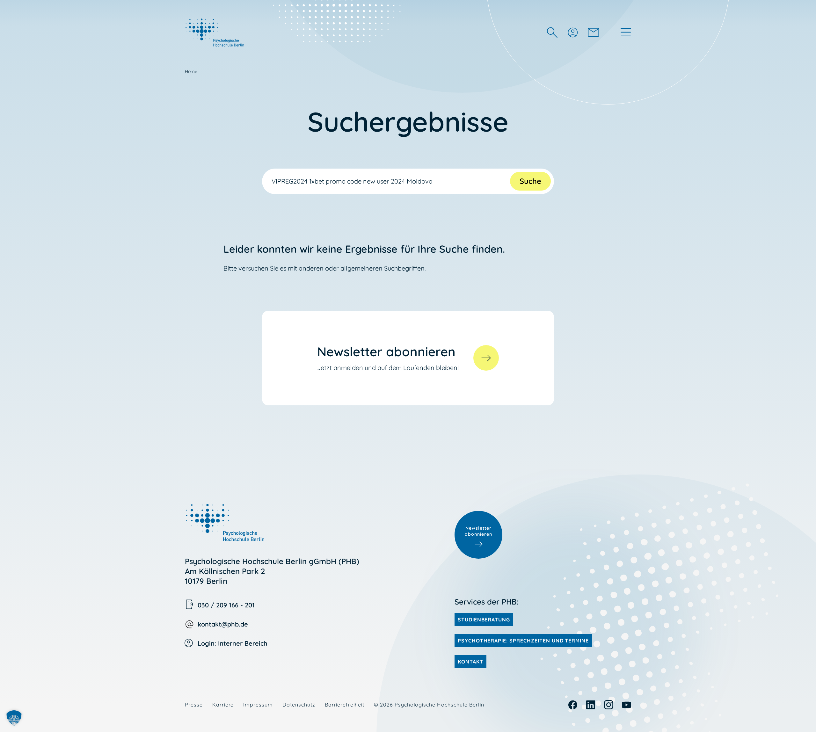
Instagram (608, 704)
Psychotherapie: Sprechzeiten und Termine (523, 640)
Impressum (258, 704)
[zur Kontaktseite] (593, 32)
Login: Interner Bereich (232, 643)
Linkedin (590, 704)
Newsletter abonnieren (478, 531)
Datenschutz (298, 704)
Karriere (223, 704)
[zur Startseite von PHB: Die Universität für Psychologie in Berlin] (215, 32)
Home (191, 71)
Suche (530, 181)
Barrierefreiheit (344, 704)
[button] (14, 718)
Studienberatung (484, 619)
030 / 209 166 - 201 (226, 605)
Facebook (573, 704)
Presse (194, 704)
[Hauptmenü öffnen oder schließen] (625, 32)
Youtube (626, 704)
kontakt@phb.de (223, 624)
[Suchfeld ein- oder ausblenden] (552, 32)
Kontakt (470, 661)
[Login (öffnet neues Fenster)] (572, 32)
